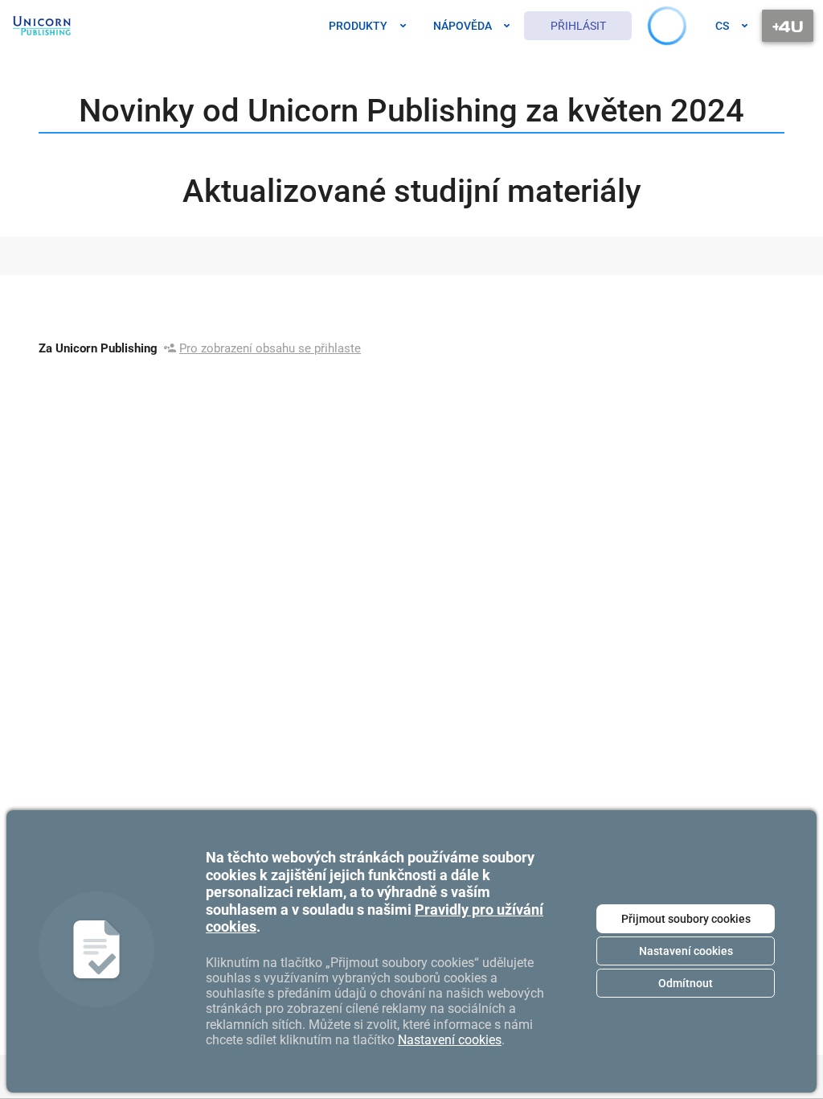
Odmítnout (685, 983)
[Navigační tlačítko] (787, 26)
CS (722, 25)
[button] (660, 26)
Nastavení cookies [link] (450, 1040)
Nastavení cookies (686, 951)
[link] (42, 25)
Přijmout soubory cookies (686, 918)
